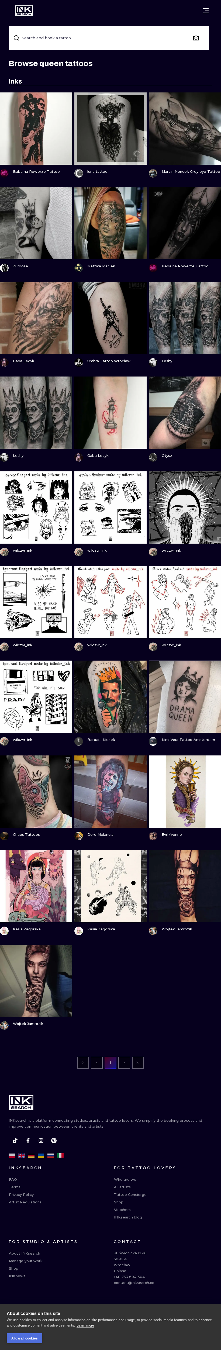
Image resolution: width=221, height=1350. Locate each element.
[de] (31, 1155)
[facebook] (28, 1140)
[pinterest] (53, 1140)
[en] (21, 1155)
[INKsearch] (24, 11)
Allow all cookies (24, 1338)
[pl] (12, 1155)
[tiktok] (15, 1140)
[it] (60, 1155)
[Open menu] (205, 10)
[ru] (50, 1155)
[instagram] (40, 1140)
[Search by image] (196, 38)
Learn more (85, 1325)
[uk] (41, 1155)
